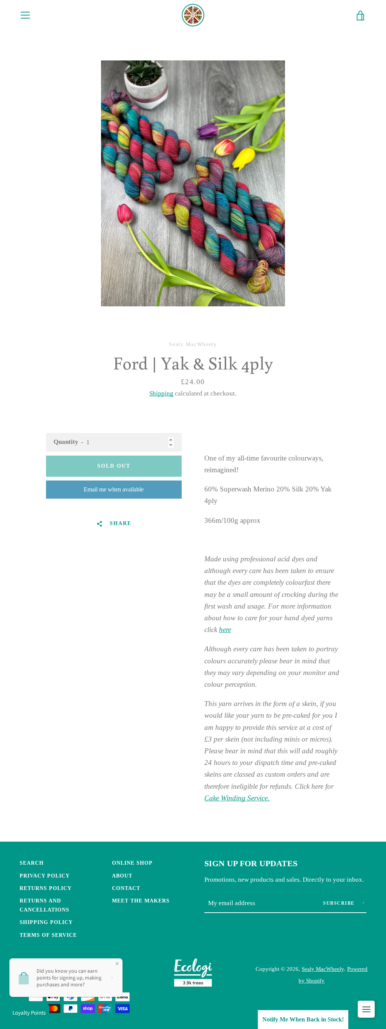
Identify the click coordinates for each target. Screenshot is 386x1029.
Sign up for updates (250, 863)
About (122, 876)
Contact (126, 888)
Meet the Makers (141, 901)
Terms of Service (48, 935)
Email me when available (114, 489)
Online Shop (132, 863)
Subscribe (339, 903)
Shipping (161, 393)
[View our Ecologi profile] (193, 974)
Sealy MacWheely (323, 969)
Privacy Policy (45, 876)
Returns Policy (46, 888)
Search (32, 863)
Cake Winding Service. (237, 798)
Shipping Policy (46, 922)
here (225, 629)
